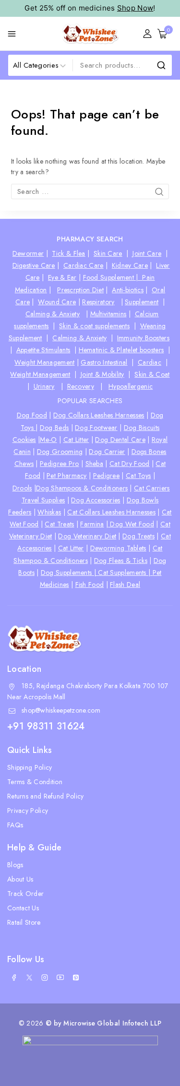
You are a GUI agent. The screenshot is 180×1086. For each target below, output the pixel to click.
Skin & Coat (151, 374)
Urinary (44, 386)
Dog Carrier (107, 451)
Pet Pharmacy (67, 475)
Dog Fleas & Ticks (120, 560)
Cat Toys (138, 475)
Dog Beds (54, 427)
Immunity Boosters (143, 338)
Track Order (25, 893)
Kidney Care (130, 265)
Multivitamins (108, 314)
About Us (20, 879)
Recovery (80, 386)
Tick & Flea (68, 253)
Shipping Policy (29, 767)
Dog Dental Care (120, 439)
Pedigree (106, 475)
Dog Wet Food (131, 524)
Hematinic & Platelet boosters (121, 350)
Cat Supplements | (125, 572)
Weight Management (44, 362)
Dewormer (28, 253)
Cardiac (149, 362)
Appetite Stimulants (43, 350)
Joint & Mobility (102, 374)
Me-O (48, 439)
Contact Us (23, 908)
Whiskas (49, 512)
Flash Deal (125, 584)
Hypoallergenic (130, 386)
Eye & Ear (62, 277)
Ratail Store (24, 922)
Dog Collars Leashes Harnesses (98, 415)
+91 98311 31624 (46, 726)
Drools (22, 488)
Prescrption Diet (80, 290)
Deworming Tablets (118, 548)
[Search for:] (90, 191)
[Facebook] (14, 977)
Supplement (141, 302)
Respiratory (98, 302)
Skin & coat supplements (94, 326)
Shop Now (135, 7)
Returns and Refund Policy (45, 796)
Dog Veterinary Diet (87, 536)
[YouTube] (60, 977)
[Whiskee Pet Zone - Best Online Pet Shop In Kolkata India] (90, 34)
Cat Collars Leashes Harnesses (111, 512)
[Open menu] (11, 33)
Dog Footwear (96, 427)
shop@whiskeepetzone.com (61, 710)
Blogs (15, 865)
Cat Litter (76, 439)
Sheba (94, 463)
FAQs (15, 825)
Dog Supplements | (69, 572)
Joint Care (146, 253)
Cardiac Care (83, 265)
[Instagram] (44, 977)
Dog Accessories (95, 500)
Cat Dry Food (129, 463)
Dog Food (32, 415)
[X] (29, 977)
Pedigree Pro (59, 463)
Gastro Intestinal (104, 362)
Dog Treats (138, 536)
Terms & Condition (34, 782)
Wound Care (57, 302)
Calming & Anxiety (52, 314)
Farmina (92, 524)
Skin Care (108, 253)
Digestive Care (33, 265)
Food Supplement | (113, 277)
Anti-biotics (128, 290)
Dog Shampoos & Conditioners (82, 488)
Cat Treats (59, 524)
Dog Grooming (60, 451)
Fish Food (89, 584)
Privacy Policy (27, 810)
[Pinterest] (76, 977)
